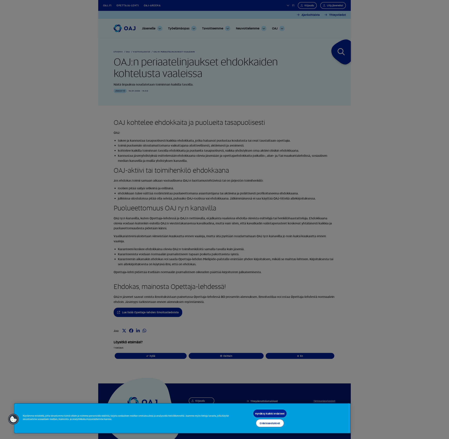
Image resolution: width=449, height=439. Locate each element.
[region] (182, 418)
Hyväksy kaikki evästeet (270, 413)
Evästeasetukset (270, 423)
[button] (13, 419)
